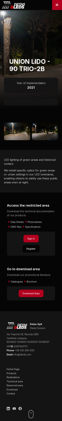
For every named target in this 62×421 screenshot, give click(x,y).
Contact (11, 393)
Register (31, 248)
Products (11, 373)
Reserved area (15, 385)
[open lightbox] (17, 131)
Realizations (13, 377)
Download (12, 389)
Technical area (15, 381)
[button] (57, 5)
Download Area (31, 293)
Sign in (31, 238)
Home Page (13, 369)
